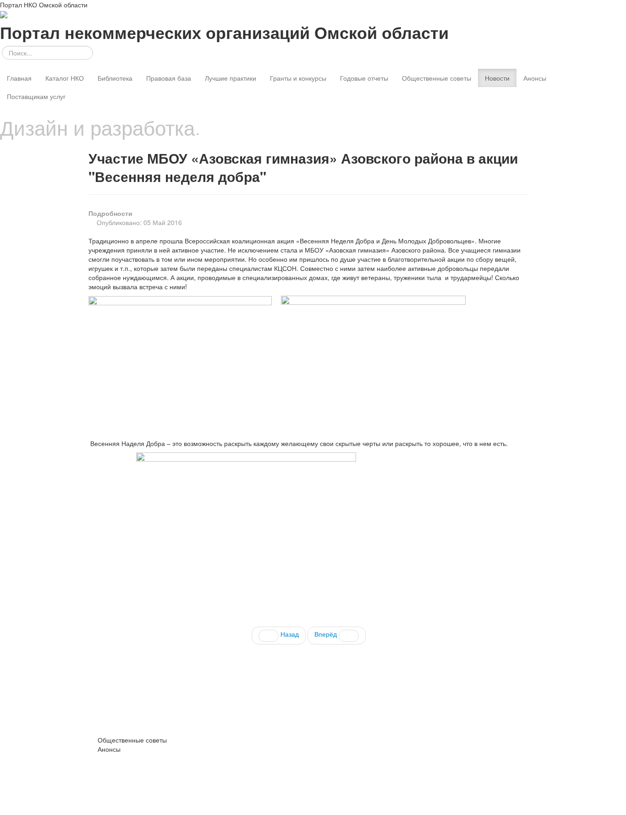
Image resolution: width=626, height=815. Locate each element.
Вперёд (326, 634)
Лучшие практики (230, 78)
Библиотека (115, 78)
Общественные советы (436, 78)
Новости (497, 78)
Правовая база (168, 78)
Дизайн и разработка (97, 127)
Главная (19, 78)
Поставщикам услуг (36, 96)
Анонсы (534, 78)
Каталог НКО (64, 78)
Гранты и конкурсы (298, 78)
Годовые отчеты (364, 78)
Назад (289, 634)
